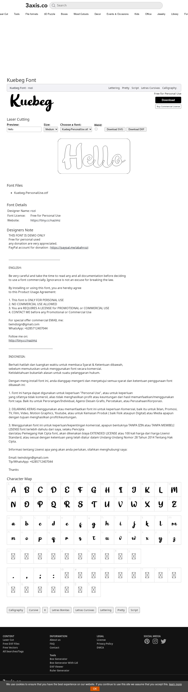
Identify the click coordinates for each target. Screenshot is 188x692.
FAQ (52, 643)
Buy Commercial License (168, 106)
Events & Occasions (118, 14)
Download (168, 100)
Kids (137, 14)
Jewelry (161, 14)
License (101, 640)
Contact (54, 647)
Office (148, 14)
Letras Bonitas (60, 610)
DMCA (100, 647)
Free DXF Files (11, 643)
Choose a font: (70, 125)
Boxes (64, 14)
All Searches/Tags (13, 651)
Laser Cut (8, 640)
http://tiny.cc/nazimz (23, 340)
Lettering (114, 88)
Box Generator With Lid (64, 662)
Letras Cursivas (150, 88)
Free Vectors (10, 647)
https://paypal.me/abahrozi (69, 247)
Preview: (13, 125)
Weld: (98, 125)
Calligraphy (169, 88)
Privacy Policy (105, 643)
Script (135, 88)
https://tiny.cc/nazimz (45, 220)
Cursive (33, 610)
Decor (98, 14)
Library (174, 14)
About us (55, 640)
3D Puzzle (49, 14)
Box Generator (58, 659)
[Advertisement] (94, 45)
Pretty (125, 88)
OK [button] (95, 689)
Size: (47, 125)
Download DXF (136, 129)
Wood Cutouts (81, 14)
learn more (175, 684)
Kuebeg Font (18, 88)
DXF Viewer (56, 666)
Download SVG (115, 129)
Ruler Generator (59, 670)
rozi (30, 88)
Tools (17, 14)
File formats (32, 14)
